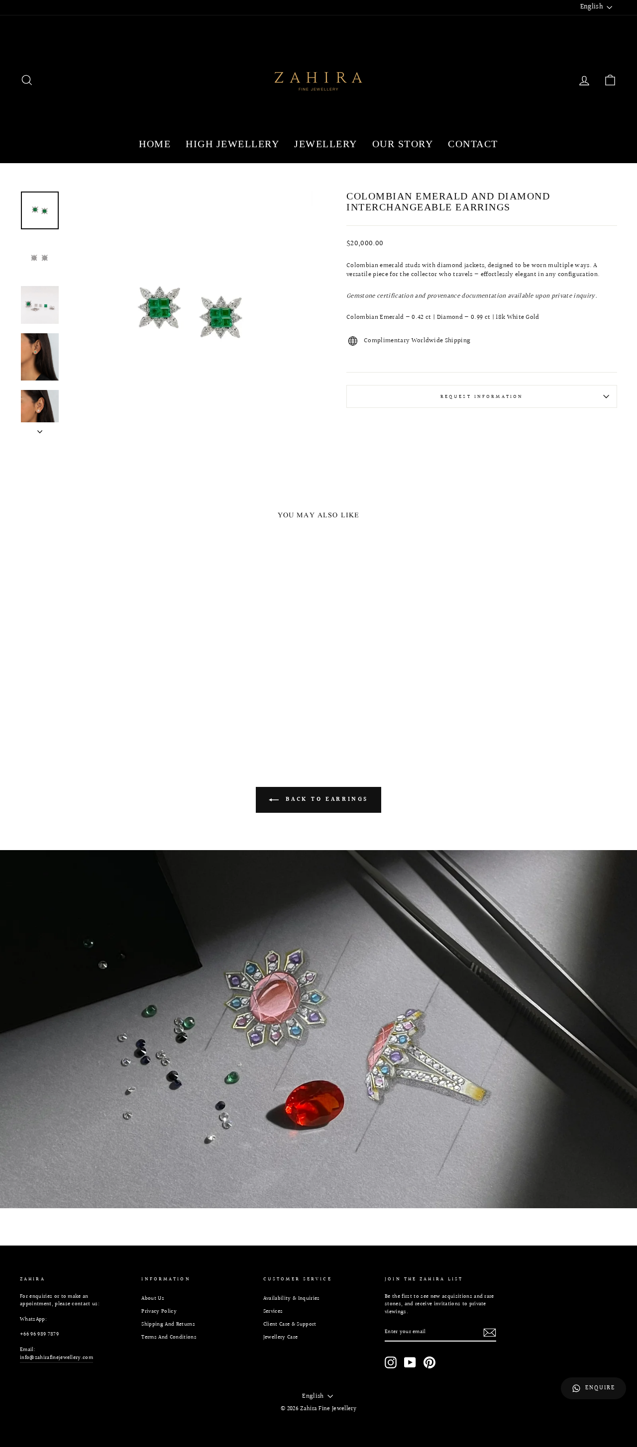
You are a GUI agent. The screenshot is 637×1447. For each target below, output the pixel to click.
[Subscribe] (489, 1333)
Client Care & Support (290, 1324)
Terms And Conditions (169, 1337)
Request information (481, 396)
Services (273, 1311)
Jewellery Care (280, 1337)
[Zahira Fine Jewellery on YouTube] (410, 1362)
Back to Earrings (325, 799)
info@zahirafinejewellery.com (56, 1357)
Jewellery (325, 143)
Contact (473, 143)
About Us (152, 1298)
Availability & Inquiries (291, 1298)
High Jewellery (232, 143)
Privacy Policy (159, 1311)
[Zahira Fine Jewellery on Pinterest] (429, 1362)
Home (155, 143)
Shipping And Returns (168, 1324)
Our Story (402, 143)
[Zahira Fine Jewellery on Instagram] (391, 1362)
